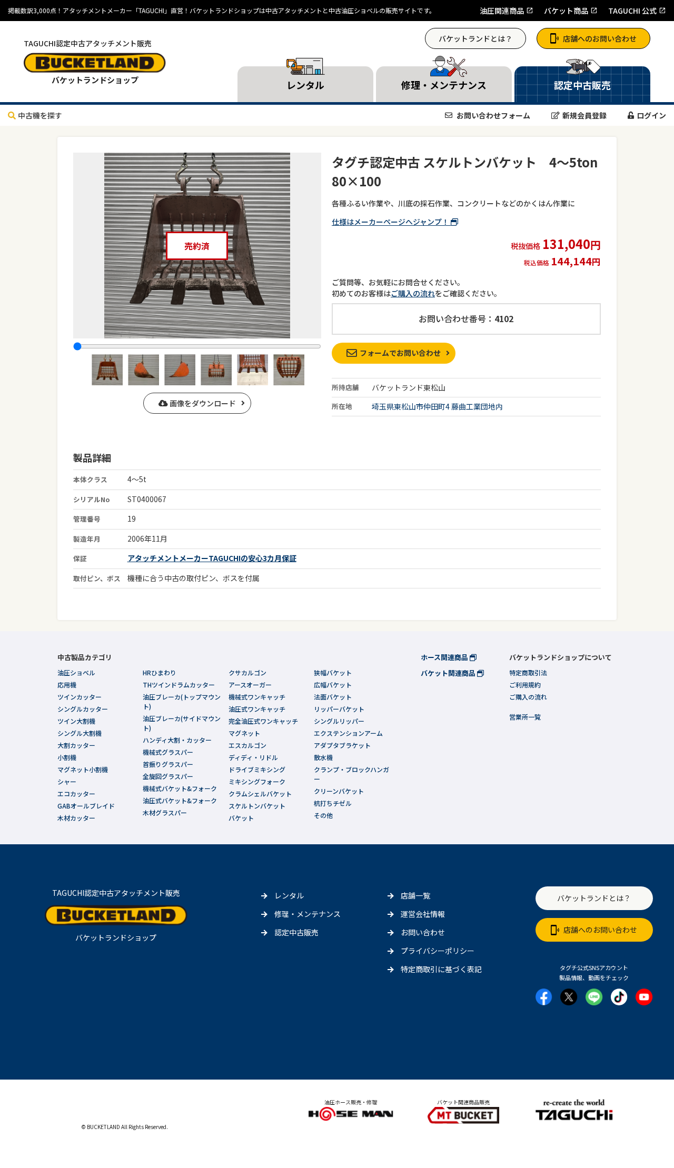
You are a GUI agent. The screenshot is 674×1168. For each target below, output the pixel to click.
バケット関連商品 (449, 673)
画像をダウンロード (202, 403)
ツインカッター (79, 696)
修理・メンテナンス (307, 914)
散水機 (323, 757)
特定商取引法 (528, 672)
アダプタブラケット (342, 745)
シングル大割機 (79, 732)
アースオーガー (250, 684)
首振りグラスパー (168, 764)
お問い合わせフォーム (492, 115)
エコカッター (76, 793)
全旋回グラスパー (168, 776)
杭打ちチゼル (333, 802)
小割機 (66, 757)
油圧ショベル (76, 672)
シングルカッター (82, 708)
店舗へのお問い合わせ (600, 38)
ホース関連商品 (445, 657)
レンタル (289, 895)
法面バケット (333, 696)
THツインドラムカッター (179, 684)
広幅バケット (333, 684)
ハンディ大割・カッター (177, 739)
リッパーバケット (339, 708)
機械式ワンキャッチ (257, 696)
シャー (66, 781)
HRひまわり (159, 672)
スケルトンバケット (257, 805)
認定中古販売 (296, 932)
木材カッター (76, 817)
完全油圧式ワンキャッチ (263, 720)
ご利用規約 (525, 684)
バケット (241, 817)
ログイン (651, 115)
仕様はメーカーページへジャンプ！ (391, 221)
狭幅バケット (333, 672)
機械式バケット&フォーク (180, 788)
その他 (323, 815)
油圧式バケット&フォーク (180, 800)
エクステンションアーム (348, 732)
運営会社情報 (423, 914)
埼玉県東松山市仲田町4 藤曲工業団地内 (437, 406)
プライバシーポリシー (437, 950)
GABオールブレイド (86, 805)
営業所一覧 (525, 716)
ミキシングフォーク (257, 781)
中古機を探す (40, 115)
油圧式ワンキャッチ (257, 708)
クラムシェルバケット (260, 793)
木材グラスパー (165, 812)
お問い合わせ (423, 932)
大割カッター (76, 745)
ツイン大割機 (76, 720)
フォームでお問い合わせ (400, 352)
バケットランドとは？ (475, 38)
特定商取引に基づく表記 (441, 969)
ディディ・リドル (253, 757)
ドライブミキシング (257, 769)
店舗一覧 (415, 895)
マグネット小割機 (82, 769)
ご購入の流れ (413, 293)
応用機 (66, 684)
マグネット (244, 732)
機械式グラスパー (168, 751)
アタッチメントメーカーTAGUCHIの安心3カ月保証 (211, 558)
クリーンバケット (339, 790)
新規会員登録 (584, 115)
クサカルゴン (247, 672)
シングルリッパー (339, 720)
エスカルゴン (247, 745)
